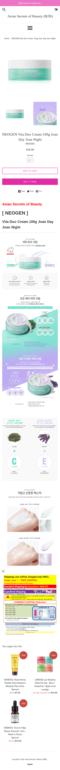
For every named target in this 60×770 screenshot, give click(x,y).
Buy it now (30, 181)
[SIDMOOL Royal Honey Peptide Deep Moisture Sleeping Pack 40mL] (15, 664)
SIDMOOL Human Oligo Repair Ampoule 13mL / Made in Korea (15, 731)
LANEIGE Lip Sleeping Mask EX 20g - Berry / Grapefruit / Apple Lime (45, 683)
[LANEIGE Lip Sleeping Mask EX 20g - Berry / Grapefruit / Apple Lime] (45, 664)
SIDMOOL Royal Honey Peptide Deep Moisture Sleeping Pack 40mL (15, 683)
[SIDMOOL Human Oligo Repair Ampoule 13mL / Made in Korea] (15, 712)
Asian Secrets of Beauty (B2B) (30, 16)
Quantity (30, 155)
